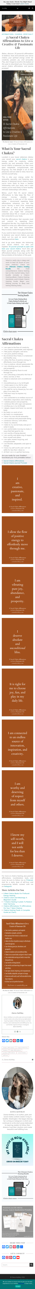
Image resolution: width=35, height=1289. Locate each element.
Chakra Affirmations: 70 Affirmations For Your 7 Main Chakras (17, 907)
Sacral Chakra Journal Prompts (15, 463)
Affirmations (8, 34)
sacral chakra (21, 159)
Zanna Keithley (9, 1060)
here (16, 239)
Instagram (8, 886)
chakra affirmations (9, 1048)
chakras (5, 1050)
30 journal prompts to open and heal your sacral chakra (17, 248)
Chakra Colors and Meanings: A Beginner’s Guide (15, 899)
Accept (18, 1286)
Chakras (18, 34)
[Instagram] (15, 1032)
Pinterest (29, 880)
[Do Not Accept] (33, 1284)
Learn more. (24, 4)
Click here (21, 1283)
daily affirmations (15, 1050)
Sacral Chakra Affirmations (14, 461)
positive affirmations (9, 1053)
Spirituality (28, 34)
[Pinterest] (17, 1032)
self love (5, 1055)
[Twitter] (20, 1032)
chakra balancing (22, 1048)
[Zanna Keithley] (4, 8)
